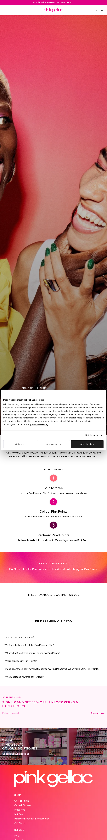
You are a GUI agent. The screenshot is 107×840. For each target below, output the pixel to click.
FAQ (16, 835)
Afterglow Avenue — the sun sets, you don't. (53, 2)
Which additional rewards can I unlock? (24, 676)
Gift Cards (19, 823)
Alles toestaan (87, 444)
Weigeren (19, 444)
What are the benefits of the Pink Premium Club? (29, 644)
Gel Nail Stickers (22, 805)
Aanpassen (51, 444)
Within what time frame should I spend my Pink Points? (32, 652)
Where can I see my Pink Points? (20, 660)
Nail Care (19, 814)
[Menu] (3, 10)
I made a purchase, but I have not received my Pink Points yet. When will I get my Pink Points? (51, 668)
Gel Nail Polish (21, 800)
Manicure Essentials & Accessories (31, 818)
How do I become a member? (19, 637)
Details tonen (91, 435)
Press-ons (19, 809)
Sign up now (98, 713)
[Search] (9, 10)
